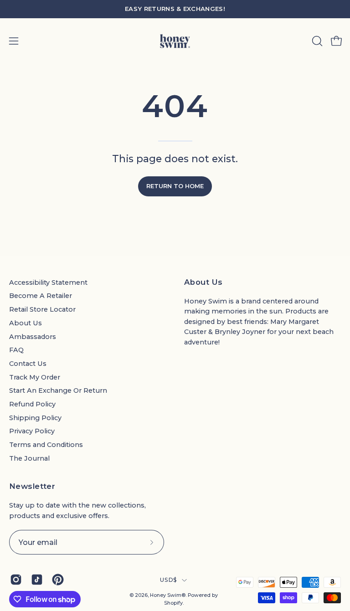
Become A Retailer (40, 296)
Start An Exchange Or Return (58, 390)
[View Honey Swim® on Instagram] (16, 579)
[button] (316, 41)
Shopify (173, 603)
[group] (175, 9)
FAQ (16, 350)
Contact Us (27, 363)
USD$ (168, 579)
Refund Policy (32, 404)
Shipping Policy (35, 418)
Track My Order (34, 377)
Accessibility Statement (48, 282)
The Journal (29, 458)
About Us (25, 323)
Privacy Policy (32, 431)
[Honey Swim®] (175, 41)
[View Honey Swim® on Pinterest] (58, 579)
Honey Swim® (167, 595)
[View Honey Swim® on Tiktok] (37, 579)
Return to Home (175, 186)
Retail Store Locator (42, 309)
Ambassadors (32, 337)
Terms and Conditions (46, 445)
